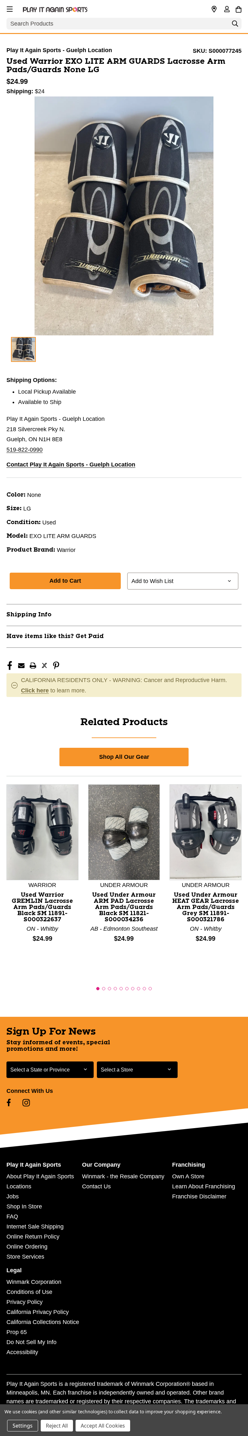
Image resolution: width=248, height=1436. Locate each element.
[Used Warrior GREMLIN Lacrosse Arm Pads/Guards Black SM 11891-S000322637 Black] (42, 832)
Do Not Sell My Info (31, 1342)
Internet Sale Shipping (35, 1226)
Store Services (25, 1256)
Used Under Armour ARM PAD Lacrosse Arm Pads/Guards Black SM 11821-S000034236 (124, 907)
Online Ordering (26, 1246)
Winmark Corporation (33, 1282)
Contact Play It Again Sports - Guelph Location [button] (70, 464)
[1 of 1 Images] (23, 349)
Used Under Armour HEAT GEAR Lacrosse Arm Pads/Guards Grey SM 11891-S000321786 (205, 907)
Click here (35, 690)
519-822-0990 (24, 449)
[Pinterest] (56, 665)
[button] (9, 8)
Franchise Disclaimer (199, 1196)
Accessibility (22, 1352)
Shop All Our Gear (124, 757)
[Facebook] (9, 665)
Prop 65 (16, 1332)
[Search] (235, 25)
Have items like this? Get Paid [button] (55, 636)
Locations (18, 1186)
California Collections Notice (42, 1322)
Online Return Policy (32, 1236)
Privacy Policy (24, 1302)
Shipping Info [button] (28, 615)
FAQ (12, 1216)
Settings (23, 1425)
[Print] (33, 665)
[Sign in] (227, 10)
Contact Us (96, 1186)
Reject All (57, 1425)
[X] (44, 665)
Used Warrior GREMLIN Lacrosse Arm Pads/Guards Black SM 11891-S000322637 (42, 907)
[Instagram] (26, 1102)
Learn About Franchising (203, 1186)
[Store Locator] (214, 9)
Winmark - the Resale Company (123, 1176)
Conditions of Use (29, 1292)
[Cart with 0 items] (238, 8)
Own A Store (188, 1176)
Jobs (12, 1196)
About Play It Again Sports (40, 1176)
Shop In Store (24, 1206)
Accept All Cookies (103, 1425)
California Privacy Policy (37, 1312)
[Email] (21, 665)
